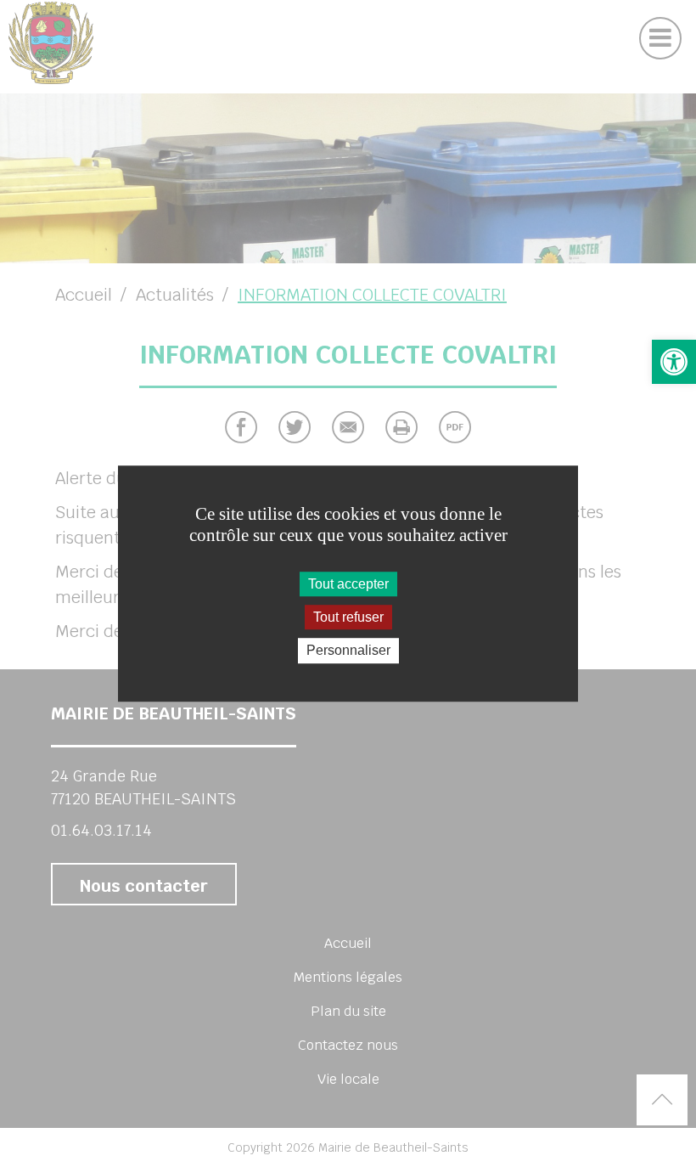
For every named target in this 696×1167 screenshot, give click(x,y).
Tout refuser (348, 617)
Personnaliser (348, 651)
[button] (674, 362)
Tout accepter (348, 584)
